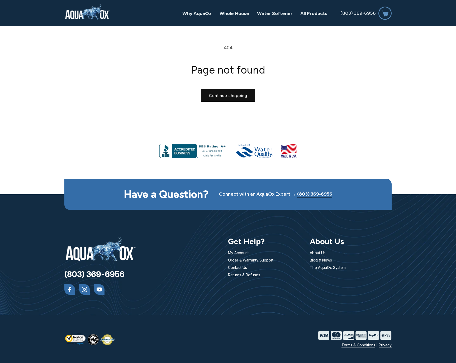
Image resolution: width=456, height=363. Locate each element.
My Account (238, 252)
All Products (313, 13)
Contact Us (237, 267)
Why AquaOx (197, 13)
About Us (318, 252)
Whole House (234, 13)
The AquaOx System (328, 267)
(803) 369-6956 (358, 13)
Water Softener (274, 13)
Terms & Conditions (358, 345)
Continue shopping (228, 95)
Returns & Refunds (244, 275)
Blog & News (321, 260)
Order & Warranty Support (250, 260)
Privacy (385, 345)
